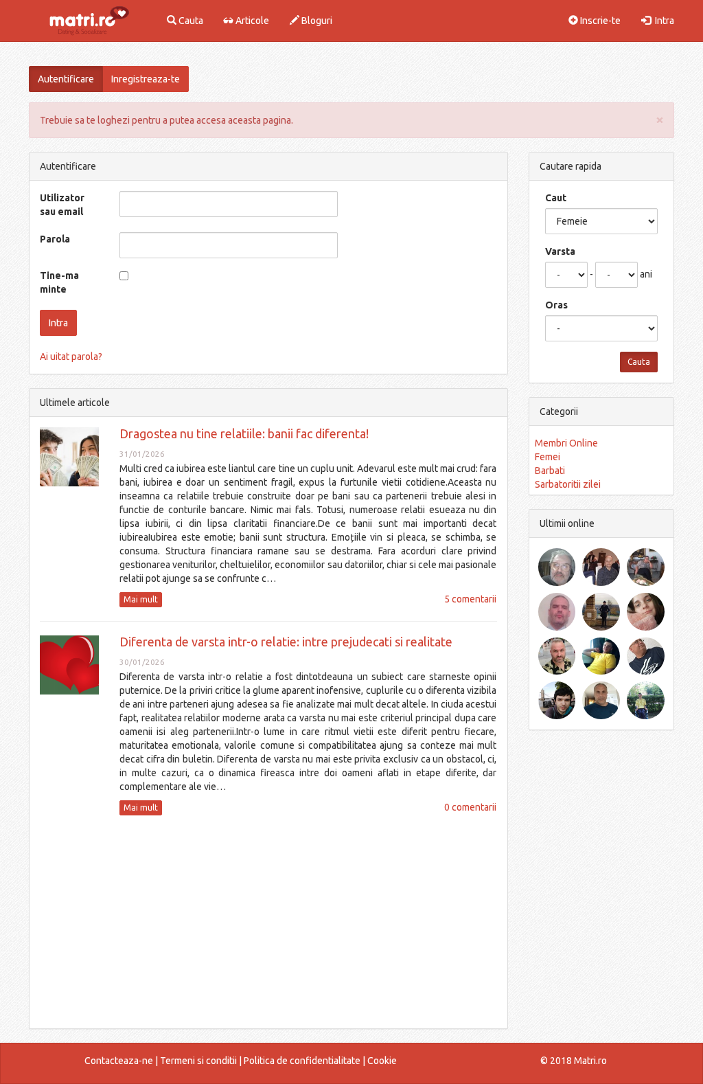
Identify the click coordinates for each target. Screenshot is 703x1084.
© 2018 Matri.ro (573, 1060)
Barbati (550, 470)
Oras (556, 305)
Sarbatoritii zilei (568, 484)
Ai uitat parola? (71, 356)
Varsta (560, 251)
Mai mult (141, 599)
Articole (251, 20)
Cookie (382, 1060)
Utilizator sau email (62, 204)
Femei (547, 456)
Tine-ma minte (59, 282)
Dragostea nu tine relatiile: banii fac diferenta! (244, 433)
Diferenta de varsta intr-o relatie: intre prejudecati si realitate (285, 641)
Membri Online (566, 443)
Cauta (189, 20)
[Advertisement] (268, 922)
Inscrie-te (599, 20)
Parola (55, 239)
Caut (555, 197)
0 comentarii (470, 807)
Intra (662, 20)
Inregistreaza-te (145, 79)
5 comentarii (470, 599)
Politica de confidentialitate (302, 1060)
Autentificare (66, 79)
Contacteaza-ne (118, 1060)
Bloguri (315, 20)
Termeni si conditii (198, 1060)
